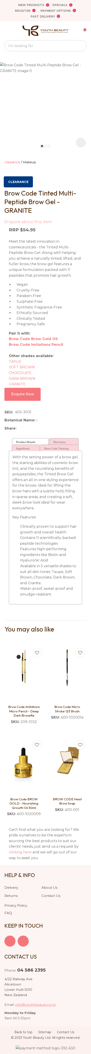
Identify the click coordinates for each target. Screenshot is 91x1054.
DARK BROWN (22, 379)
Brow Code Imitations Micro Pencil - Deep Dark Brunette (24, 711)
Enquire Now (22, 394)
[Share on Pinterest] (38, 428)
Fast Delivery (42, 16)
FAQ (8, 913)
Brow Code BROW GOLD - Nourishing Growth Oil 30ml (23, 803)
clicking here (20, 852)
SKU (8, 412)
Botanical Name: (20, 420)
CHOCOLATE (20, 373)
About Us (49, 887)
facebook (9, 941)
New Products (31, 5)
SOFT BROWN (22, 367)
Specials (59, 5)
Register (22, 10)
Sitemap (44, 1032)
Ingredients (23, 448)
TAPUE (15, 362)
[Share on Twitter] (25, 428)
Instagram (23, 941)
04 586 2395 (31, 970)
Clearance (12, 162)
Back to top (23, 1032)
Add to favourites (37, 653)
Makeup (29, 162)
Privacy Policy (15, 905)
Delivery (11, 887)
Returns (11, 896)
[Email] (32, 428)
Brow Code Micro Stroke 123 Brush (67, 709)
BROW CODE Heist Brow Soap (67, 801)
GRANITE (17, 384)
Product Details (25, 442)
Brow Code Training (56, 448)
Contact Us (51, 896)
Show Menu (7, 30)
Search (81, 45)
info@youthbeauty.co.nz (35, 1005)
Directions (59, 442)
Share (9, 428)
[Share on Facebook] (19, 428)
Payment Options (55, 10)
